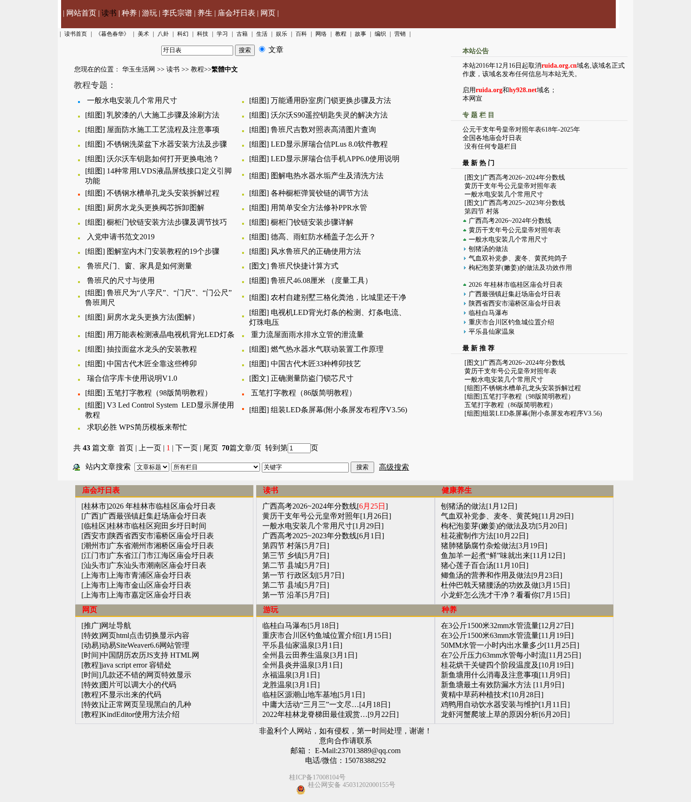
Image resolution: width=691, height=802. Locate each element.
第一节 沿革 (282, 595)
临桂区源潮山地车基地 (300, 695)
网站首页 (81, 13)
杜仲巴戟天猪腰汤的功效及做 (490, 585)
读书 (109, 13)
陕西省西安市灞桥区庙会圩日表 (515, 303)
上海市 (95, 575)
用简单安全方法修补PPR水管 (319, 208)
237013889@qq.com (369, 751)
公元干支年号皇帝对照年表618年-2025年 (521, 129)
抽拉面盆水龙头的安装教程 (152, 349)
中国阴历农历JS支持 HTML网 (150, 655)
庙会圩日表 (236, 13)
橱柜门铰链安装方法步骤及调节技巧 (167, 222)
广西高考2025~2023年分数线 (523, 202)
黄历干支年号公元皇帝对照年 (311, 516)
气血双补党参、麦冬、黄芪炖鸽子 (518, 258)
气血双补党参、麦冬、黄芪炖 (490, 516)
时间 (91, 655)
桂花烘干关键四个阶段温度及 (490, 665)
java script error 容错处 (136, 665)
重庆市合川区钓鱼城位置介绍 (511, 322)
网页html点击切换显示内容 (145, 635)
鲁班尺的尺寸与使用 (121, 280)
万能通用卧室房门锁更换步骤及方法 (331, 100)
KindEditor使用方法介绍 (140, 714)
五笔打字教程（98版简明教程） (159, 393)
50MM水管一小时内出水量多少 (492, 645)
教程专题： (95, 85)
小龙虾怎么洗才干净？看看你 (490, 595)
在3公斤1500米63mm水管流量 (490, 635)
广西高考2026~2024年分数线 (523, 177)
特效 (91, 635)
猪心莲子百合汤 (467, 565)
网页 (267, 13)
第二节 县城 (282, 565)
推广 (91, 625)
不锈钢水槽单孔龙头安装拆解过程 (163, 193)
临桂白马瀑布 (488, 312)
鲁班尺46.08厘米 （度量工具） (321, 280)
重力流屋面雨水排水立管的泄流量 (307, 334)
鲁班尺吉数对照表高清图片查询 (323, 130)
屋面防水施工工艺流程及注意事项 (163, 130)
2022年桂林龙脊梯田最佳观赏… (315, 714)
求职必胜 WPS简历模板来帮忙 (137, 427)
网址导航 (116, 625)
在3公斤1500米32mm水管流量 (490, 625)
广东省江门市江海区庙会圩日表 (161, 555)
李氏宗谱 (177, 13)
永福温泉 (277, 675)
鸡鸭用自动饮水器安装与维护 (490, 704)
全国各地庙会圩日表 (492, 138)
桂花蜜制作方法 (467, 536)
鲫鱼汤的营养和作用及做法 (486, 575)
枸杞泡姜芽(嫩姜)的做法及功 (488, 526)
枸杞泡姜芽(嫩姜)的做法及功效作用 (520, 267)
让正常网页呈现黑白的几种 (146, 704)
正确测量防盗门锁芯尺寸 (312, 378)
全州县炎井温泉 (288, 665)
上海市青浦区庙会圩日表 (150, 575)
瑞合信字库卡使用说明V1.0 (132, 378)
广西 (91, 516)
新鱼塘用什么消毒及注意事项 (490, 675)
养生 (204, 13)
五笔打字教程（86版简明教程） (303, 393)
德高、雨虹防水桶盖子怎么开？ (323, 237)
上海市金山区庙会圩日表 (150, 585)
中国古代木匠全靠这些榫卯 (152, 364)
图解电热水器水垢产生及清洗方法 (327, 176)
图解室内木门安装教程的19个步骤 (163, 251)
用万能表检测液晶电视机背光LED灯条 (171, 334)
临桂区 (95, 526)
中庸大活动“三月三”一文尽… (310, 704)
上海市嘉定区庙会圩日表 (150, 595)
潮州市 (95, 546)
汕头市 (95, 565)
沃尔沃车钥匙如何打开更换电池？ (163, 159)
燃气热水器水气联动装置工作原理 (327, 349)
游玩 (149, 13)
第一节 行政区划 (289, 575)
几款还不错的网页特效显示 (146, 675)
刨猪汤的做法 (488, 248)
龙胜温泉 (277, 685)
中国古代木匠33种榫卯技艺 (316, 364)
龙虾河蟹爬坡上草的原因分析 (490, 714)
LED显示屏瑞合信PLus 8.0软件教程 (329, 144)
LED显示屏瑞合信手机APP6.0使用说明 (335, 159)
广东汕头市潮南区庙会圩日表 (157, 565)
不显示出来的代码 (131, 695)
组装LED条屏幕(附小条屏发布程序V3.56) (339, 410)
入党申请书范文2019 (121, 237)
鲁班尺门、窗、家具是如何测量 (139, 266)
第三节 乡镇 (282, 555)
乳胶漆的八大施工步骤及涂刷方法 (163, 115)
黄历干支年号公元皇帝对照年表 (510, 185)
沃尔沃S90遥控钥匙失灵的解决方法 (329, 115)
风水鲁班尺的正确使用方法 (316, 251)
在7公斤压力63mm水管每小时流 (493, 655)
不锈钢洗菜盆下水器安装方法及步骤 (167, 144)
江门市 (95, 555)
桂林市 (95, 506)
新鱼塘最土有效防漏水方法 (487, 685)
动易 (91, 645)
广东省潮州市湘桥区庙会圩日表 (161, 546)
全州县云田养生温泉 (296, 655)
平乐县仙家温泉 (492, 331)
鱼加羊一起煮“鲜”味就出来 (485, 555)
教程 (197, 69)
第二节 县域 (282, 585)
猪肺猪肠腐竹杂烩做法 (478, 546)
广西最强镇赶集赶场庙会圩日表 (515, 294)
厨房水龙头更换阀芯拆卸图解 (155, 208)
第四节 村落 (481, 211)
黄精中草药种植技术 (475, 695)
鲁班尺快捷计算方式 (304, 266)
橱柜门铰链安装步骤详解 (312, 222)
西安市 (95, 536)
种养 (129, 13)
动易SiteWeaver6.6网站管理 (145, 645)
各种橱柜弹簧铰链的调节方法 (320, 193)
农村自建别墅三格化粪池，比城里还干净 (338, 297)
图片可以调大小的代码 (138, 685)
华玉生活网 (138, 69)
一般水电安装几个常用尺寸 (132, 100)
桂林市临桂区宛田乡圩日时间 (157, 526)
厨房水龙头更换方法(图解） (153, 317)
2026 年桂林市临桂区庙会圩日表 (516, 284)
